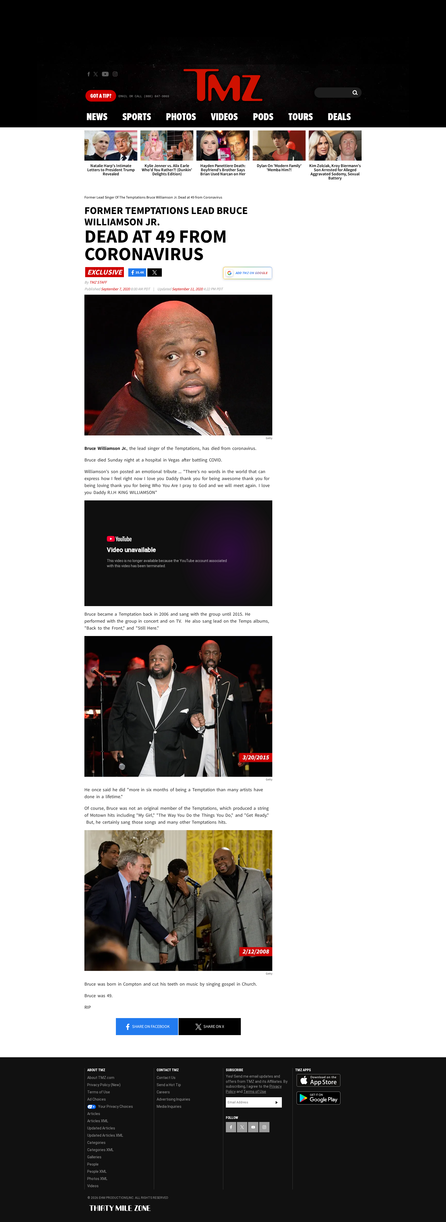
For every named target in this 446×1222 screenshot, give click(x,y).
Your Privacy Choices (115, 1106)
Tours (300, 117)
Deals (339, 117)
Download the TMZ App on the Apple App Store (318, 1080)
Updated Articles (101, 1128)
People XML (97, 1171)
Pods (263, 117)
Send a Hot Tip (169, 1085)
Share (150, 1026)
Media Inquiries (169, 1106)
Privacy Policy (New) (104, 1085)
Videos (224, 117)
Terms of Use (98, 1092)
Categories (96, 1143)
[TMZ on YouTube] (253, 1127)
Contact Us (166, 1078)
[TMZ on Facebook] (88, 74)
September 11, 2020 (187, 288)
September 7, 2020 (116, 288)
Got (100, 96)
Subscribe (277, 1102)
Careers (163, 1092)
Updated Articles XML (105, 1135)
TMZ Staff (98, 282)
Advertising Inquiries (173, 1099)
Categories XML (100, 1150)
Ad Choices (96, 1099)
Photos (181, 117)
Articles (93, 1114)
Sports (136, 117)
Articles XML (97, 1121)
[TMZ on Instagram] (115, 74)
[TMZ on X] (96, 74)
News (96, 117)
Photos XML (97, 1179)
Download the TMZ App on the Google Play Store (318, 1098)
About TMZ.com (100, 1078)
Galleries (94, 1157)
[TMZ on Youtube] (105, 74)
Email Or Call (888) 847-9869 (143, 96)
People (93, 1164)
